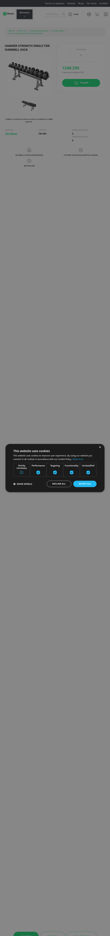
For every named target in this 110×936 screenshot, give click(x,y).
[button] (22, 484)
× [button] (100, 447)
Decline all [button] (59, 483)
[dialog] (54, 468)
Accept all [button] (85, 483)
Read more (77, 459)
